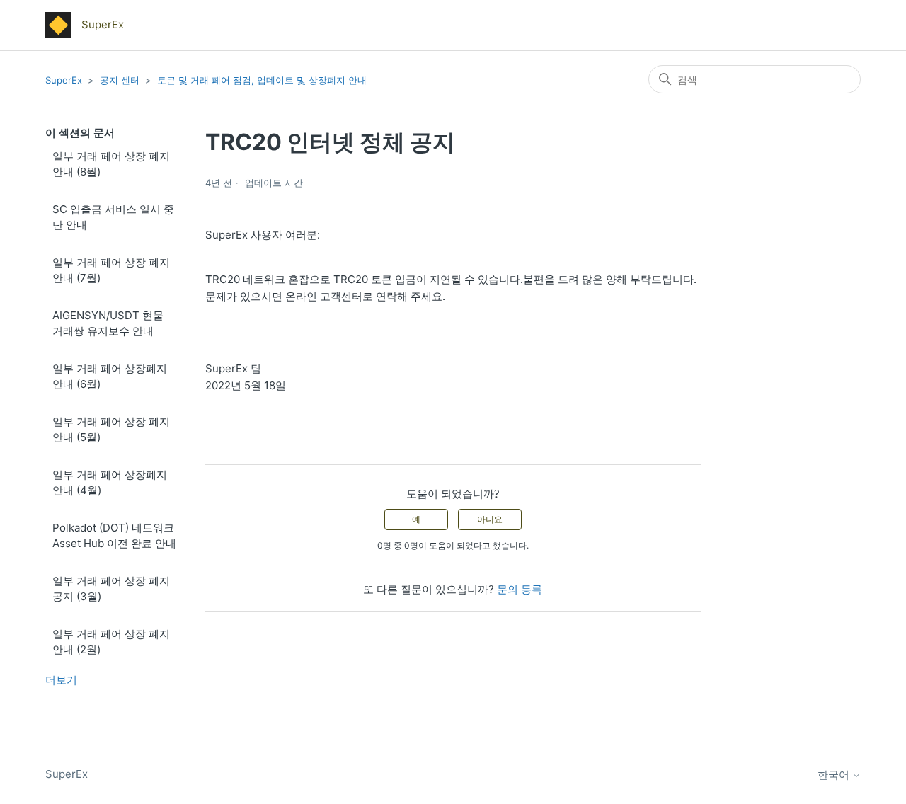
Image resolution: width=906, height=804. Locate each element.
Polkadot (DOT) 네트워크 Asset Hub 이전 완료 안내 (114, 536)
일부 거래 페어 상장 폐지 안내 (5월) (111, 429)
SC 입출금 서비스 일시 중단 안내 (113, 217)
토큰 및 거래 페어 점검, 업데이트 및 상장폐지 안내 (262, 80)
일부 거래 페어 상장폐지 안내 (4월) (109, 483)
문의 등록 (519, 589)
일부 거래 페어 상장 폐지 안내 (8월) (111, 164)
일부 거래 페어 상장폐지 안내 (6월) (109, 376)
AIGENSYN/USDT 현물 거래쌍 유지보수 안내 (108, 323)
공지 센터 (119, 80)
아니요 (490, 519)
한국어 (835, 775)
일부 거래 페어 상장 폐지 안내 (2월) (111, 642)
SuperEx (63, 80)
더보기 (61, 680)
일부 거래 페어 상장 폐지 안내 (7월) (111, 270)
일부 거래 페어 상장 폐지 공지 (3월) (111, 589)
